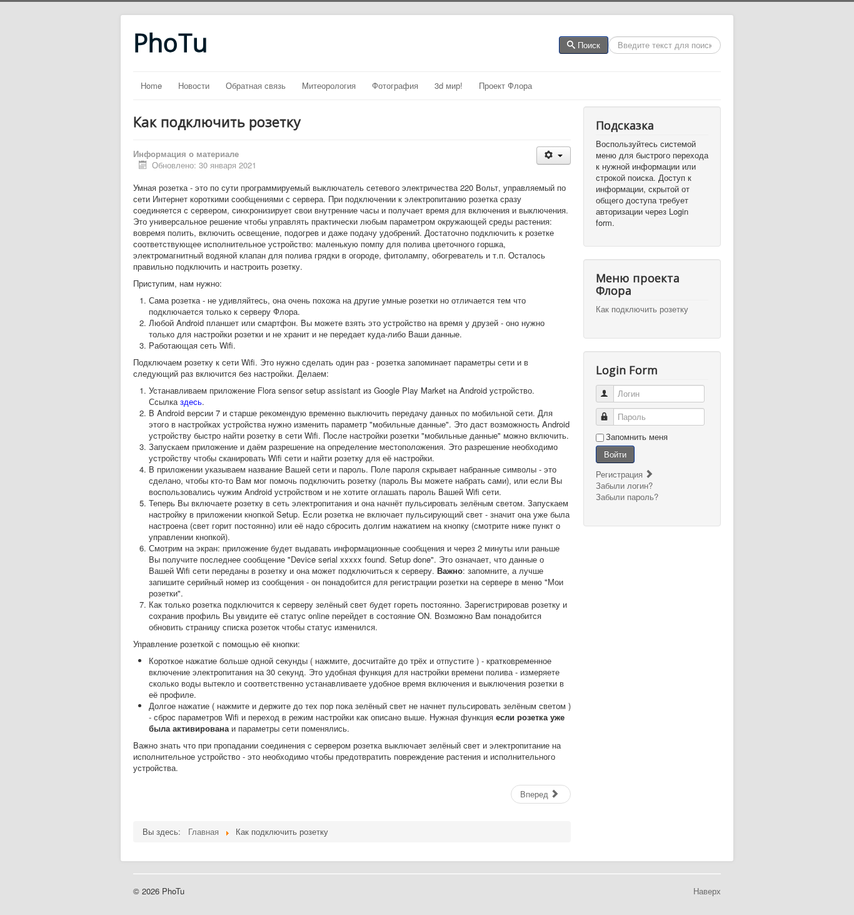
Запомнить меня (637, 436)
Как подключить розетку (642, 309)
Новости (193, 85)
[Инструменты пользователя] (553, 155)
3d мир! (449, 85)
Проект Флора (505, 85)
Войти (615, 454)
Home (151, 85)
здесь (191, 401)
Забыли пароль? (627, 497)
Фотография (395, 85)
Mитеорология (329, 85)
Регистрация (620, 474)
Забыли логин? (624, 485)
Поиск (589, 45)
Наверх (707, 891)
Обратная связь (256, 85)
